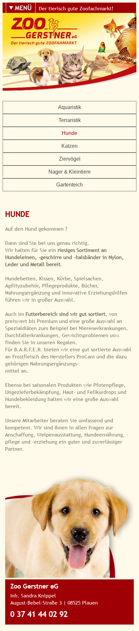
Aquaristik (69, 107)
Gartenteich (69, 184)
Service (48, 67)
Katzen (69, 146)
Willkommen (49, 22)
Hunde (69, 133)
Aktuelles (48, 81)
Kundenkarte (48, 96)
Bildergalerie (48, 37)
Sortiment (48, 52)
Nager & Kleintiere (69, 172)
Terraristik (70, 120)
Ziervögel (69, 159)
